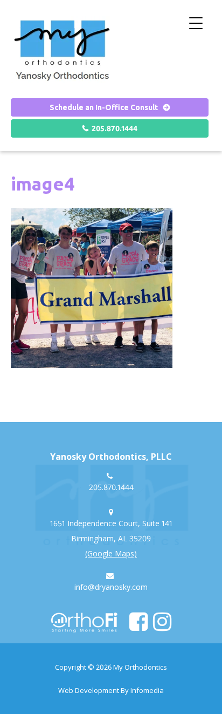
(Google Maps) (111, 553)
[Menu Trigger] (196, 23)
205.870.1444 (114, 128)
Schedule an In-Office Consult (104, 107)
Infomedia (147, 690)
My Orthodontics (140, 667)
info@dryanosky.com (111, 587)
